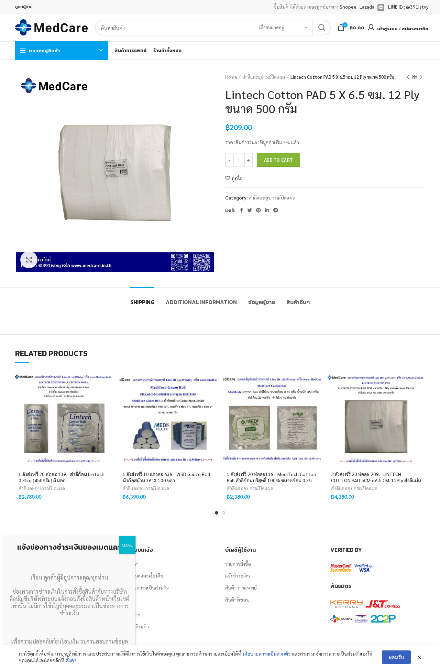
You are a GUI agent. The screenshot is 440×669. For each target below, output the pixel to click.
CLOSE (127, 545)
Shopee (348, 6)
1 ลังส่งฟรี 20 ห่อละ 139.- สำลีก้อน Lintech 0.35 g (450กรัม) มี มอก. (61, 477)
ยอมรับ (396, 657)
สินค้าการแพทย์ (241, 587)
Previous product (407, 77)
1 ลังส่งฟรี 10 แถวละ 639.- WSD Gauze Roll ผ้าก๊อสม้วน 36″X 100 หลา (166, 477)
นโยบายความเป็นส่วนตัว (144, 587)
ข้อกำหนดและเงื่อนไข (141, 575)
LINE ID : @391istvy (408, 6)
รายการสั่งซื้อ (238, 564)
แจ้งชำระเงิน (237, 575)
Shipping (142, 302)
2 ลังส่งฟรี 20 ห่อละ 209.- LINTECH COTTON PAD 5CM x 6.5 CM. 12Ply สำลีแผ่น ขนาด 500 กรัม (376, 480)
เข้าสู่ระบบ (387, 28)
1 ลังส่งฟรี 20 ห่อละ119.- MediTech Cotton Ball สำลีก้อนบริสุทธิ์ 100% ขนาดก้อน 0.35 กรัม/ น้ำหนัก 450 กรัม (271, 480)
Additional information (201, 302)
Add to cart (278, 160)
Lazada (367, 6)
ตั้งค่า (71, 660)
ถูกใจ (237, 178)
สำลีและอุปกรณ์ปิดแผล (263, 77)
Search (321, 27)
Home (231, 77)
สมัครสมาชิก (415, 28)
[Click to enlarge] (28, 259)
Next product (421, 77)
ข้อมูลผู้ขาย (261, 302)
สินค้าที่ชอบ (237, 599)
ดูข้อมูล (107, 412)
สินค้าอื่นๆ (298, 302)
